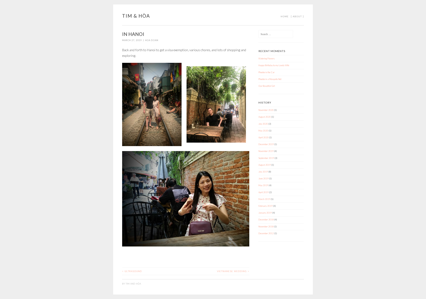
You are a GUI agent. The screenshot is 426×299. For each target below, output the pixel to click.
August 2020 (264, 117)
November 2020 (266, 110)
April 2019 (263, 192)
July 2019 (263, 171)
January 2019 (265, 212)
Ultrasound (132, 271)
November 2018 (266, 226)
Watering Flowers (266, 58)
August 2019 (264, 165)
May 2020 (263, 130)
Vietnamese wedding (233, 271)
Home (285, 16)
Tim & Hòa (136, 16)
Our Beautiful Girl (266, 86)
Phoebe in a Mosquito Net (269, 79)
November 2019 (266, 151)
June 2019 (263, 178)
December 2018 (266, 219)
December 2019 (266, 144)
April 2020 (263, 137)
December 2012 (266, 233)
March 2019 (264, 199)
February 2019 (265, 206)
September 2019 (266, 158)
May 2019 (263, 185)
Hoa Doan (151, 40)
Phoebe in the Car (266, 72)
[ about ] (297, 16)
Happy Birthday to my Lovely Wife (273, 65)
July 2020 (263, 123)
